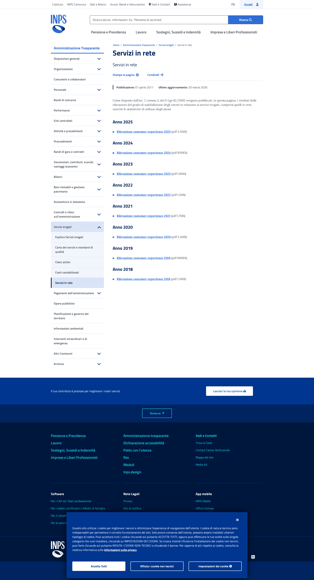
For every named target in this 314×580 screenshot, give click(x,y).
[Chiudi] (237, 519)
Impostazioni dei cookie (213, 566)
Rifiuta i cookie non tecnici (157, 566)
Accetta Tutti (99, 566)
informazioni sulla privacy (120, 550)
